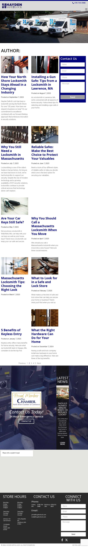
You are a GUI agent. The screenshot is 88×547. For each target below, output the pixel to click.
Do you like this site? (79, 545)
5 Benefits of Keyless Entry (11, 332)
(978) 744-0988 (40, 505)
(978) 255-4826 (54, 505)
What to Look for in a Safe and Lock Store (44, 282)
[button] (86, 9)
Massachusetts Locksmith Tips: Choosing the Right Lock (13, 284)
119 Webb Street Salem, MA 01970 (6, 527)
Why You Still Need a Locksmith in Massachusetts (12, 153)
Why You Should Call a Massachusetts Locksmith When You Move (44, 226)
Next (39, 363)
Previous (22, 363)
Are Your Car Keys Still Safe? (12, 220)
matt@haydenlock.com (38, 517)
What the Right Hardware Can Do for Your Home (43, 336)
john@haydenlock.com (38, 515)
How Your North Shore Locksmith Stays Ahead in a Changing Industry (14, 84)
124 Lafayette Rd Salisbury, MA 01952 (21, 521)
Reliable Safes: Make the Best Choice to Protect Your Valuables (44, 153)
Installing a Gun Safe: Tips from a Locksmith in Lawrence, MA (44, 82)
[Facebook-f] (62, 540)
